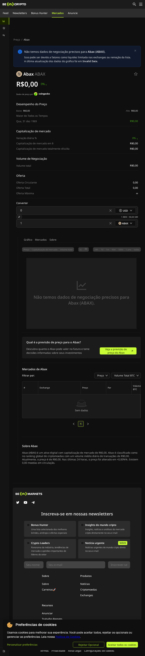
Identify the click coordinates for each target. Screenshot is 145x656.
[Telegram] (33, 502)
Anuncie (73, 13)
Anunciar (47, 613)
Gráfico (28, 239)
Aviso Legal (74, 650)
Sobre (53, 239)
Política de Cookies (68, 637)
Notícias (85, 584)
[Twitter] (18, 502)
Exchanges (86, 595)
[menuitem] (4, 21)
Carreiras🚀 (49, 589)
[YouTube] (25, 502)
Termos (44, 650)
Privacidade (58, 650)
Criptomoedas (88, 589)
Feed (5, 13)
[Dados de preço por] (42, 94)
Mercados (58, 13)
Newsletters (20, 13)
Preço (16, 39)
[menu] (4, 28)
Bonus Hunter (39, 13)
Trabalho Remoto (52, 619)
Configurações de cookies (99, 650)
